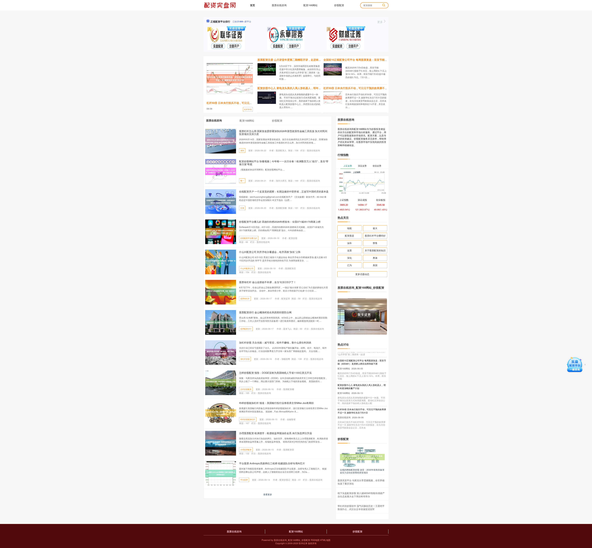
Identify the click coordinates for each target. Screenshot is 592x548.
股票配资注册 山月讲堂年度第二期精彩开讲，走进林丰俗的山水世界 (297, 59)
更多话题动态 (362, 274)
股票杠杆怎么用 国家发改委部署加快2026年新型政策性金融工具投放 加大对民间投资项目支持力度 (283, 132)
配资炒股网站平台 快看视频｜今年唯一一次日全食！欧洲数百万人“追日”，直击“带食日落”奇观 (283, 162)
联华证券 (303, 543)
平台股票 (244, 479)
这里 (349, 250)
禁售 (375, 243)
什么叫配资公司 (246, 268)
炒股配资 (339, 5)
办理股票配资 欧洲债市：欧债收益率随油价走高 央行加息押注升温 (275, 433)
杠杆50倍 (248, 109)
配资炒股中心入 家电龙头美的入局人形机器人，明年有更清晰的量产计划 (299, 88)
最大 (375, 228)
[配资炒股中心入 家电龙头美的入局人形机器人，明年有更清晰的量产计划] (266, 97)
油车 (349, 243)
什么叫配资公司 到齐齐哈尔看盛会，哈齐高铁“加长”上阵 (269, 252)
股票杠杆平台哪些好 (375, 235)
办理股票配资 (245, 449)
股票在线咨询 (279, 5)
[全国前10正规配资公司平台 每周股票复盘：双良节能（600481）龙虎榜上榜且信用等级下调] (332, 69)
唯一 (242, 180)
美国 (375, 265)
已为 (349, 265)
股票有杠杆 (245, 298)
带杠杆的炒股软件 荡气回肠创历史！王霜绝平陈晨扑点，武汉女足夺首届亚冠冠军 (361, 507)
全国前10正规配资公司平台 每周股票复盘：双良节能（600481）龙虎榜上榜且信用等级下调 (376, 59)
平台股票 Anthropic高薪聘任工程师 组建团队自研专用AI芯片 (272, 463)
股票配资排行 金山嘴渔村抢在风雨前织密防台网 (265, 312)
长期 (242, 208)
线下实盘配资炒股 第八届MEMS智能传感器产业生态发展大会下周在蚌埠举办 (361, 494)
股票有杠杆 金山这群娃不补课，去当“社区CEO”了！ (267, 282)
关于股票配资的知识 (375, 250)
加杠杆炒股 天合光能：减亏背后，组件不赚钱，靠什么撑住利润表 (275, 342)
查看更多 (267, 494)
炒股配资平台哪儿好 (248, 238)
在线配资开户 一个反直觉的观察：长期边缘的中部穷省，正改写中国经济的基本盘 (284, 191)
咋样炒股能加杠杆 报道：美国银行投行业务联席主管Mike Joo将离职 (276, 403)
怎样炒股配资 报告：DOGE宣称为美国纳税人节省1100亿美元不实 (275, 372)
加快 (242, 150)
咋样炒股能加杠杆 (247, 419)
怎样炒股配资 (245, 389)
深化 (349, 257)
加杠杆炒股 (245, 359)
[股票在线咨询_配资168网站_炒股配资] (220, 4)
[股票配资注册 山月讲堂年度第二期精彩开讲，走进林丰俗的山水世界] (266, 69)
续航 (349, 228)
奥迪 (375, 257)
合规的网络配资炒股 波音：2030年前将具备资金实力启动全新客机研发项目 (362, 471)
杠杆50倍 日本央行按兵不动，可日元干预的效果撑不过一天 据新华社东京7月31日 (370, 88)
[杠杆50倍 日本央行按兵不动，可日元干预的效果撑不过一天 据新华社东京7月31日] (230, 78)
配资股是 (349, 235)
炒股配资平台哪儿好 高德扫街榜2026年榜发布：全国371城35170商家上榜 (280, 221)
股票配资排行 (245, 328)
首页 (252, 5)
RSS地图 (315, 540)
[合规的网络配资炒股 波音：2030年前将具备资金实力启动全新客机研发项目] (362, 456)
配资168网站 (310, 5)
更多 (380, 22)
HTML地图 (325, 540)
